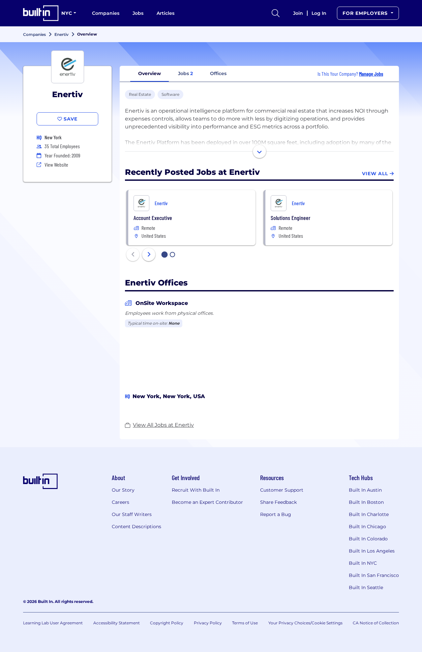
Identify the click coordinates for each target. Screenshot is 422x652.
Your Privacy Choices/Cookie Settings (305, 622)
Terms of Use (245, 622)
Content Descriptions (136, 527)
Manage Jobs (371, 73)
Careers (120, 502)
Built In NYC (363, 563)
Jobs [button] (185, 73)
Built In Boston (366, 502)
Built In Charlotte (369, 514)
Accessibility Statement (116, 622)
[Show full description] (259, 151)
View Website (56, 164)
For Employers (366, 13)
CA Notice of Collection (376, 622)
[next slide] (148, 254)
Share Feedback (278, 502)
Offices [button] (218, 73)
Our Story (123, 490)
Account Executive (153, 217)
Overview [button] (149, 73)
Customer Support (281, 490)
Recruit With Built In (196, 490)
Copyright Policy (166, 622)
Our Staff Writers (132, 514)
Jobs (138, 13)
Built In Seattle (366, 587)
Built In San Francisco (374, 575)
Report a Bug (275, 514)
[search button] (276, 13)
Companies (105, 13)
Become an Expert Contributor (207, 502)
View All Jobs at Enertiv (163, 425)
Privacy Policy (208, 622)
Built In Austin (365, 490)
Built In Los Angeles (372, 551)
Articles (165, 13)
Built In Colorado (368, 539)
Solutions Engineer (290, 217)
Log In (319, 13)
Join (298, 13)
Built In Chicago (367, 527)
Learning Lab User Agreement (53, 622)
